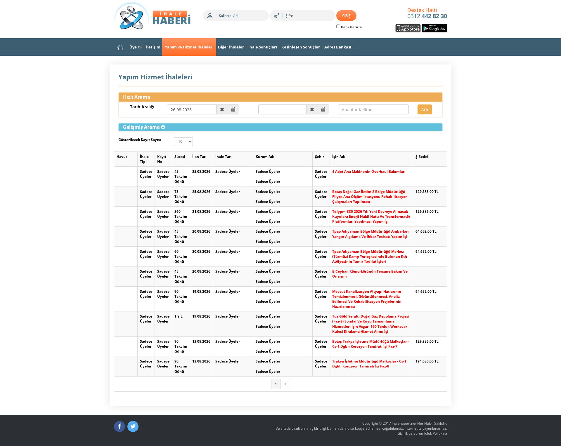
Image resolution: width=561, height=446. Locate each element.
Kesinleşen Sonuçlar (300, 47)
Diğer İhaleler (231, 47)
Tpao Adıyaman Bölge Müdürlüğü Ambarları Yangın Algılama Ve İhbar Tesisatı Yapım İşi (370, 234)
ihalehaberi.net (404, 423)
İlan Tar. (199, 156)
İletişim (153, 47)
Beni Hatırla (351, 27)
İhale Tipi (144, 159)
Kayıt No (161, 159)
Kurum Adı (265, 156)
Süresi (179, 156)
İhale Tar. (223, 156)
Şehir (319, 156)
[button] (144, 127)
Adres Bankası (337, 47)
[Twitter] (132, 426)
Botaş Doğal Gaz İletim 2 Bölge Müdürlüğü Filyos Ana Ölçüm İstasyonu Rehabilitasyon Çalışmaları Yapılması (370, 196)
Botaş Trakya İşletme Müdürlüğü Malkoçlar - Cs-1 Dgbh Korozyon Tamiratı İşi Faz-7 (370, 344)
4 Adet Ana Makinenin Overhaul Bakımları (369, 171)
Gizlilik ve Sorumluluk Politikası (422, 433)
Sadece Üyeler (146, 174)
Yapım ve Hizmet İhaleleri (189, 47)
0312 (427, 13)
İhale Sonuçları (262, 47)
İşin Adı (338, 156)
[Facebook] (119, 426)
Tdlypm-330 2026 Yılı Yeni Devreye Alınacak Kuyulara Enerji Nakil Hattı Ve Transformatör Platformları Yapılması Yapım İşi (371, 216)
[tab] (280, 127)
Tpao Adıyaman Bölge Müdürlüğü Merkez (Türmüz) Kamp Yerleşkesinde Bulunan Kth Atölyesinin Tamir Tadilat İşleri (369, 256)
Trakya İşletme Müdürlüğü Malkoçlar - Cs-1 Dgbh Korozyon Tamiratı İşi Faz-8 (369, 364)
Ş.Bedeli (422, 156)
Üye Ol (135, 47)
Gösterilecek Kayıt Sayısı (139, 139)
